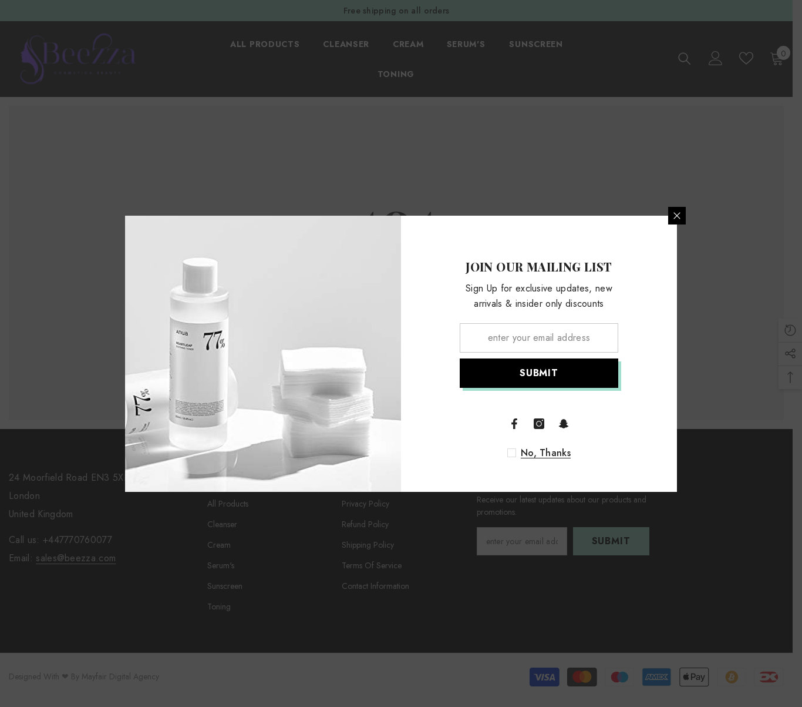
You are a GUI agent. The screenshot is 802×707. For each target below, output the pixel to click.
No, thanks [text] (546, 453)
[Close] (677, 216)
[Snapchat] (563, 423)
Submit (539, 373)
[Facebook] (514, 423)
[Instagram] (539, 423)
